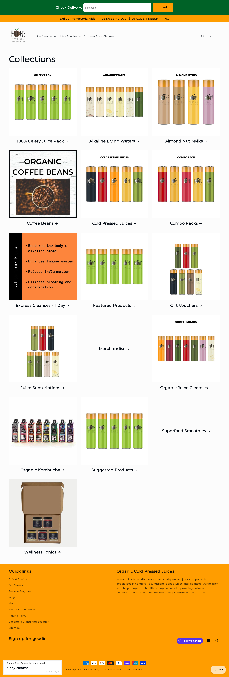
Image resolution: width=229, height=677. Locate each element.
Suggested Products (112, 470)
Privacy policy (91, 669)
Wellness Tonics (40, 552)
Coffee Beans (40, 223)
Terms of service (112, 669)
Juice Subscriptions (40, 387)
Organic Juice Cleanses (184, 387)
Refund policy (73, 669)
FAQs (12, 597)
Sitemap (14, 628)
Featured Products (112, 305)
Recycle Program (20, 591)
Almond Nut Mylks (184, 141)
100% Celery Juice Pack (40, 141)
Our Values (16, 585)
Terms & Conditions (22, 609)
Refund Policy (17, 615)
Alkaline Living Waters (112, 141)
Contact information (135, 669)
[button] (44, 36)
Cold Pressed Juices (112, 223)
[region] (114, 18)
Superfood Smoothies (184, 430)
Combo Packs (184, 223)
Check (163, 7)
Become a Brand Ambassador (29, 621)
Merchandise (112, 348)
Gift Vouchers (184, 305)
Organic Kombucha (40, 470)
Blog (12, 603)
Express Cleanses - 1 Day (40, 305)
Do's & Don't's (18, 579)
